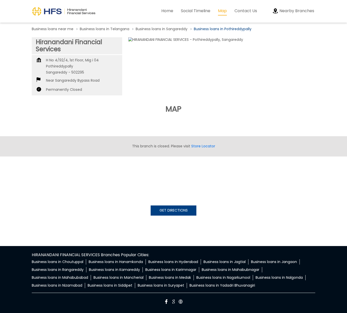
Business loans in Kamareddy (114, 269)
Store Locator (203, 146)
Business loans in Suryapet (161, 285)
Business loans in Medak (170, 277)
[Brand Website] (180, 302)
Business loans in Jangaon (274, 261)
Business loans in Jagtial (224, 261)
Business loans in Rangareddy (58, 269)
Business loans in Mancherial (118, 277)
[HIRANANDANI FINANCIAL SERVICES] (64, 11)
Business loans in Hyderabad (173, 261)
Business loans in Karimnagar (170, 269)
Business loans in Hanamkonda (116, 261)
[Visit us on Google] (173, 302)
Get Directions (174, 210)
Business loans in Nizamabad (57, 285)
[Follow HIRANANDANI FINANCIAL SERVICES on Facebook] (166, 302)
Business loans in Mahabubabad (60, 277)
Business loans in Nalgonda (279, 277)
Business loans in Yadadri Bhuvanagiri (222, 285)
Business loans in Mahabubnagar (230, 269)
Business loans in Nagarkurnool (223, 277)
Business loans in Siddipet (110, 285)
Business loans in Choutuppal (57, 261)
